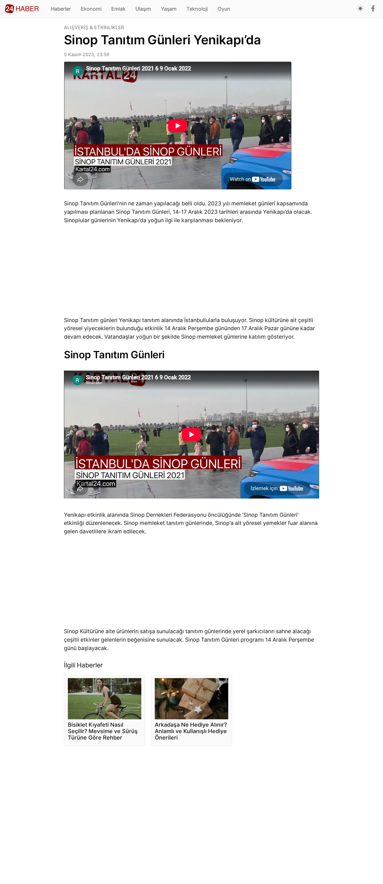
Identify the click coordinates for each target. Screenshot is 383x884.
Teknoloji (197, 9)
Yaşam (169, 9)
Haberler (61, 9)
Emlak (118, 9)
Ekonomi (91, 9)
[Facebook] (373, 9)
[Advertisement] (32, 109)
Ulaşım (143, 9)
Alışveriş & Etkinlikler (94, 27)
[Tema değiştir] (360, 8)
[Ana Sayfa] (22, 8)
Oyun (224, 9)
